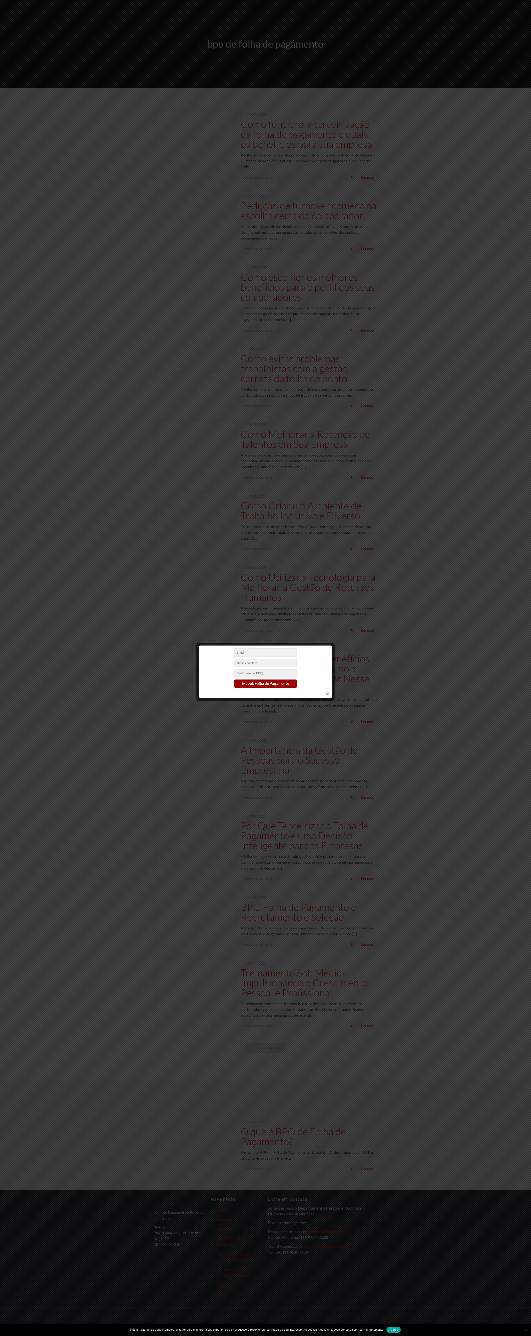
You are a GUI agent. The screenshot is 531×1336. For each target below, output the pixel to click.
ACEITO (394, 1329)
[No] (526, 1330)
